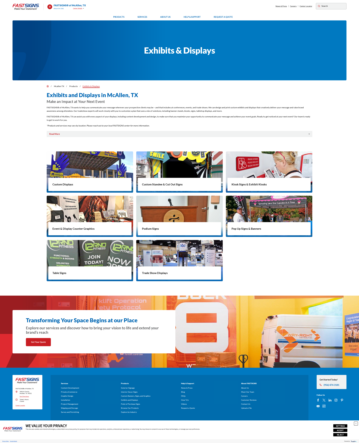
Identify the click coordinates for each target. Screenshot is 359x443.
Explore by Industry (129, 412)
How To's (185, 400)
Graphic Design (67, 396)
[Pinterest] (341, 400)
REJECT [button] (340, 434)
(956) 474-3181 (59, 8)
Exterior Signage (128, 388)
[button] (356, 423)
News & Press (281, 6)
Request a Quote (188, 408)
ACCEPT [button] (340, 430)
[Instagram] (336, 400)
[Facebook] (318, 400)
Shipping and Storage (69, 408)
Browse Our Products (130, 408)
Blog (183, 392)
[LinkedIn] (330, 400)
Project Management (69, 404)
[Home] (26, 7)
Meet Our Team (247, 392)
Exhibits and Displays (129, 400)
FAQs (183, 396)
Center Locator (306, 6)
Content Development (70, 388)
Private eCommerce (69, 392)
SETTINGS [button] (340, 426)
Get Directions (24, 396)
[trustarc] (353, 441)
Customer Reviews (249, 400)
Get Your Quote (38, 342)
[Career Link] (324, 406)
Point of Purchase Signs (130, 404)
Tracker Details (13, 441)
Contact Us (245, 404)
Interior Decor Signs (129, 392)
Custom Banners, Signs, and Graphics (135, 396)
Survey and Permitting (70, 412)
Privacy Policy (5, 441)
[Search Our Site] (319, 6)
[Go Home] (48, 86)
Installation (65, 400)
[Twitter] (324, 400)
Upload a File (246, 408)
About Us (245, 388)
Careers (293, 6)
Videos (184, 404)
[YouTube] (318, 406)
